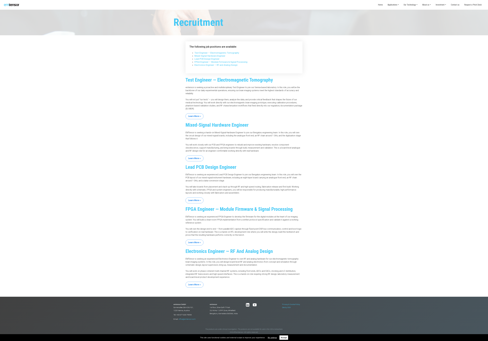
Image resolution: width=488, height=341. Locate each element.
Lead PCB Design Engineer (206, 59)
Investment (440, 5)
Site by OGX (286, 307)
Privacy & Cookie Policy (291, 304)
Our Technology (410, 5)
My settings (272, 338)
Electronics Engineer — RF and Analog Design (216, 65)
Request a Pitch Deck (473, 5)
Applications (392, 5)
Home (380, 5)
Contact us (455, 5)
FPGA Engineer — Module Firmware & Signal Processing (220, 62)
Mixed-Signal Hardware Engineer (209, 56)
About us (425, 5)
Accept (284, 338)
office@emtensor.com (187, 319)
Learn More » (194, 116)
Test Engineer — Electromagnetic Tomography (216, 53)
